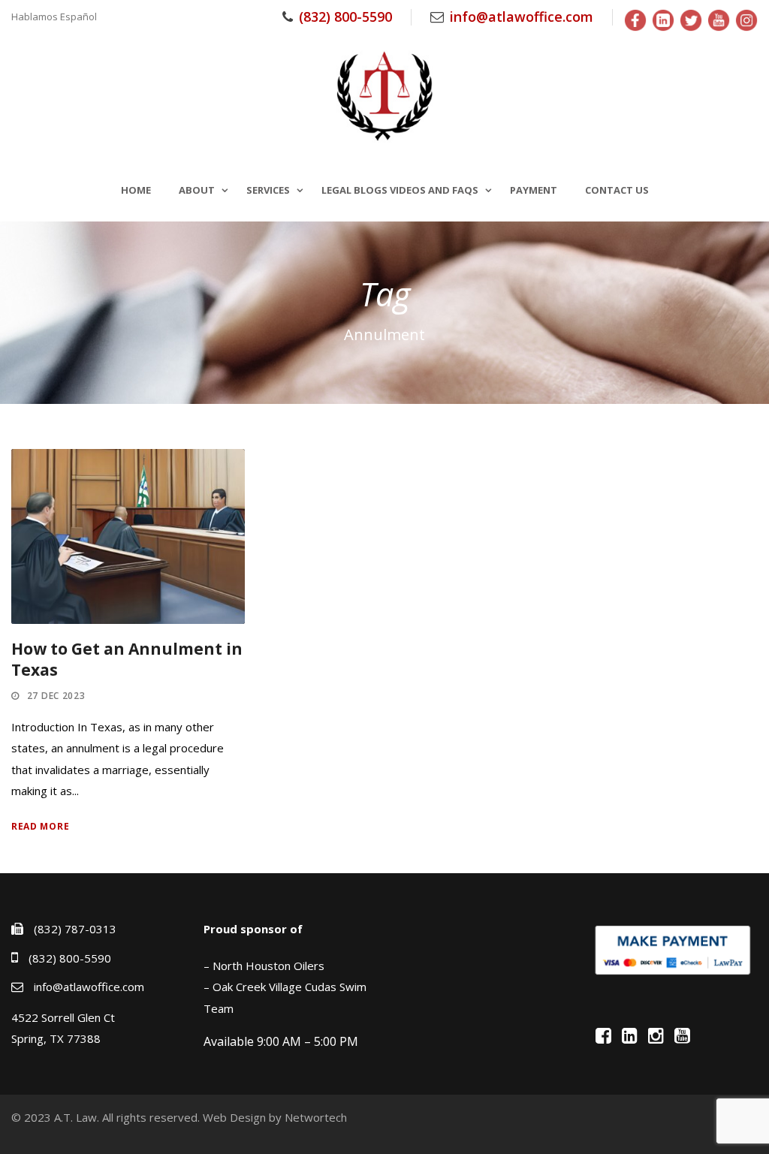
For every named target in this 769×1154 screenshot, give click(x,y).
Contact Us (617, 190)
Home (136, 190)
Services (268, 190)
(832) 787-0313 (75, 928)
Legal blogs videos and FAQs (399, 190)
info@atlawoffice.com (521, 17)
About (197, 190)
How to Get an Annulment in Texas (127, 658)
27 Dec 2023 (56, 695)
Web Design (234, 1117)
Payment (533, 190)
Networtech (316, 1117)
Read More (40, 826)
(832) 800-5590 (345, 17)
